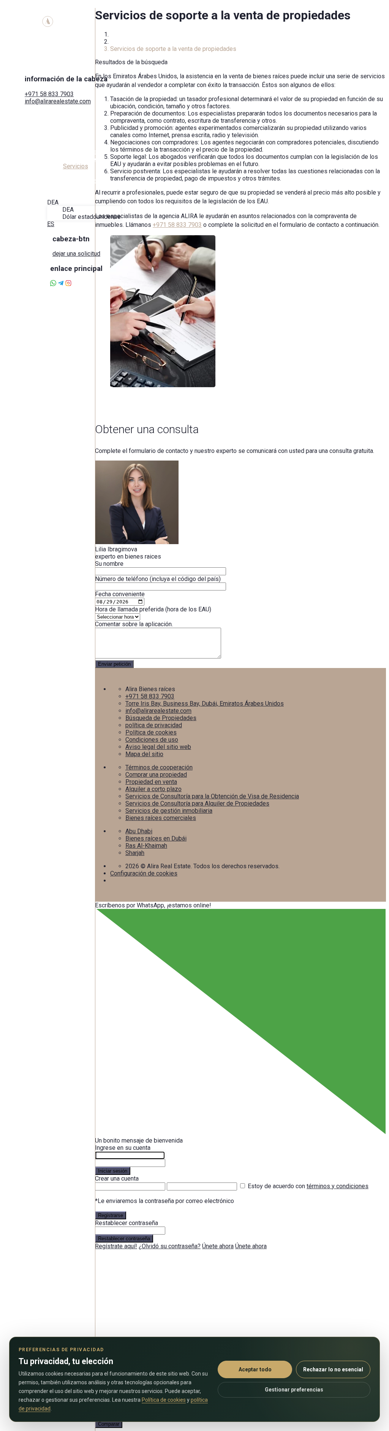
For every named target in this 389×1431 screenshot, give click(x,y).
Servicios (122, 41)
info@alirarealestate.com (58, 101)
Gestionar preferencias (294, 1390)
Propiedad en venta (151, 781)
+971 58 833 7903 (49, 94)
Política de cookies (151, 732)
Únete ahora (218, 1246)
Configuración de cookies (143, 873)
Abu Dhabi (138, 831)
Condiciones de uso (151, 739)
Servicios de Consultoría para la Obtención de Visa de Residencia (212, 796)
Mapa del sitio (144, 754)
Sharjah (134, 852)
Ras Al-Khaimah (146, 845)
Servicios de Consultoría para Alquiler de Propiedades (197, 803)
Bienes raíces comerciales (160, 818)
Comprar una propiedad (156, 774)
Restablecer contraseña (124, 1238)
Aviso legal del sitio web (158, 746)
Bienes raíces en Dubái (156, 838)
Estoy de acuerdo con (308, 1186)
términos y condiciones (337, 1186)
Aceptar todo (255, 1369)
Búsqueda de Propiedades (160, 718)
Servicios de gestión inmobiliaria (168, 810)
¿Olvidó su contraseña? (170, 1246)
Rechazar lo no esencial (333, 1369)
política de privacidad (153, 725)
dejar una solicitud (76, 253)
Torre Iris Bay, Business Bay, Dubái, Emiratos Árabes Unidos (204, 703)
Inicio (117, 34)
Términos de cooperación (159, 767)
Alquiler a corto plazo (153, 789)
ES (50, 224)
